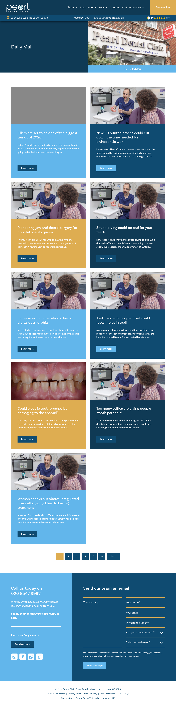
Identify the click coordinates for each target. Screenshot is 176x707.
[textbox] (145, 632)
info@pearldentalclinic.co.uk (109, 17)
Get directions (22, 644)
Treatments (87, 7)
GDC (120, 693)
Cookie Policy (90, 693)
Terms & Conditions (56, 693)
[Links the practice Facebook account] (22, 657)
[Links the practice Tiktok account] (39, 657)
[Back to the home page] (18, 7)
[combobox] (145, 633)
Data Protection (107, 693)
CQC (127, 693)
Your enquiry (90, 602)
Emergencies (133, 7)
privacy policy (131, 656)
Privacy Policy (74, 693)
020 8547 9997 (82, 17)
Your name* (133, 602)
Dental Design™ (83, 698)
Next (113, 556)
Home (126, 69)
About (70, 7)
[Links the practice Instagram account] (14, 657)
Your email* (133, 612)
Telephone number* (138, 622)
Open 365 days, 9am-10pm (28, 17)
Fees (101, 7)
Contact (115, 7)
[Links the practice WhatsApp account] (31, 657)
